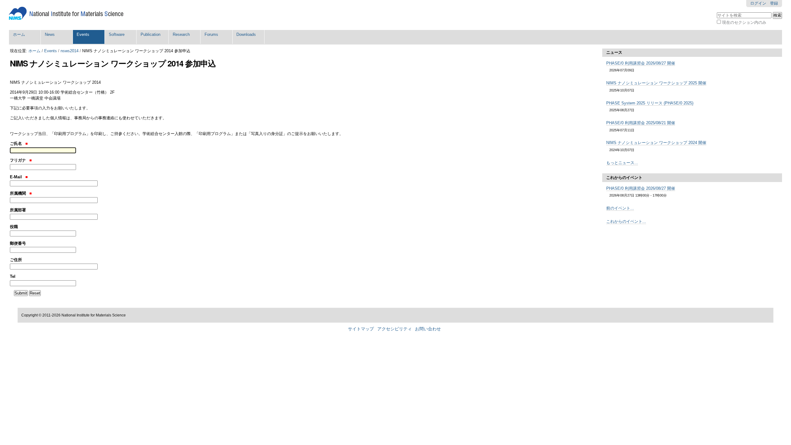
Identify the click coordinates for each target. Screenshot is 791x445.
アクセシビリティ (394, 329)
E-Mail (16, 177)
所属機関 (18, 193)
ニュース (614, 52)
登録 (774, 3)
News (50, 34)
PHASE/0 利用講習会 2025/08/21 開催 (640, 123)
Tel (12, 276)
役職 (14, 226)
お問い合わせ (428, 329)
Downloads (246, 34)
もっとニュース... (622, 162)
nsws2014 (69, 51)
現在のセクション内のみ (744, 22)
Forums (211, 34)
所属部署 (18, 210)
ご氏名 (16, 143)
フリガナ (18, 160)
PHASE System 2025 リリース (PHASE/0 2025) (649, 103)
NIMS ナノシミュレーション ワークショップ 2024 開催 (656, 142)
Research (181, 34)
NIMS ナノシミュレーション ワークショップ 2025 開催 (656, 83)
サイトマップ (361, 329)
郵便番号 (18, 243)
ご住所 (16, 259)
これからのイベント (624, 177)
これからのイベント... (626, 221)
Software (117, 34)
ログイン (758, 3)
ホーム (19, 34)
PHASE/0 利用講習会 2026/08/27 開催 (640, 63)
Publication (150, 34)
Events (83, 34)
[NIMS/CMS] (66, 13)
